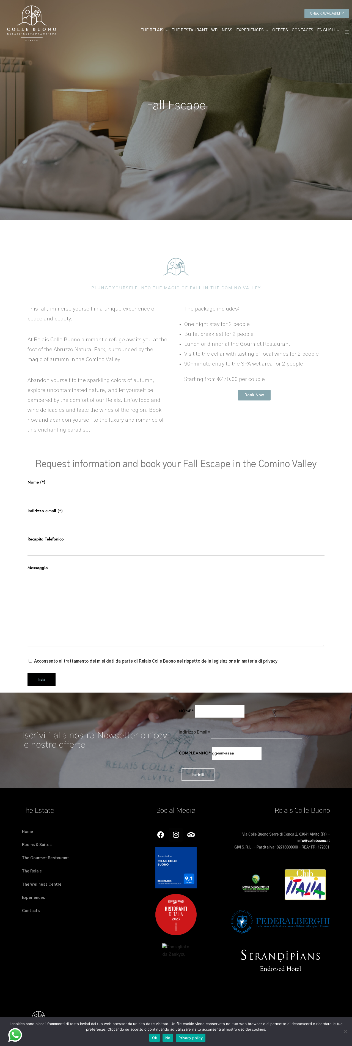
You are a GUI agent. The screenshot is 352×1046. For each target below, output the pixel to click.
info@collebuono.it (314, 841)
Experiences (250, 30)
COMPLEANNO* (195, 753)
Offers (280, 30)
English (326, 30)
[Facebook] (161, 835)
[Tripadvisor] (191, 835)
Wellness (221, 30)
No (167, 1038)
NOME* (186, 711)
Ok (154, 1038)
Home (27, 832)
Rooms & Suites (37, 845)
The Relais (152, 30)
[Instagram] (176, 835)
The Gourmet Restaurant (45, 858)
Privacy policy (190, 1038)
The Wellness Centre (42, 884)
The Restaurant (189, 30)
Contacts (302, 30)
